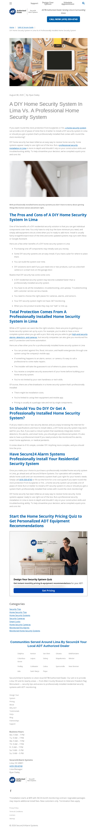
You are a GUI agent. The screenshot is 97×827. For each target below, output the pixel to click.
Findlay (20, 666)
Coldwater (34, 666)
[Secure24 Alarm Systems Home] (23, 11)
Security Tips (15, 609)
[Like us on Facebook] (10, 791)
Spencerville (60, 666)
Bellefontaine (74, 653)
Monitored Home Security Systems (24, 631)
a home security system (75, 128)
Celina (45, 666)
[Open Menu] (10, 3)
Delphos (21, 653)
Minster (71, 658)
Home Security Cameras (20, 624)
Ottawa (59, 653)
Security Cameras (17, 618)
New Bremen (74, 666)
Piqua (45, 671)
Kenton (33, 653)
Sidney (45, 658)
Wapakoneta (61, 658)
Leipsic (32, 658)
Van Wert (46, 653)
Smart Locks (14, 621)
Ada (19, 671)
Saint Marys (34, 671)
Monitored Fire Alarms (19, 627)
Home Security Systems (19, 615)
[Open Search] (83, 3)
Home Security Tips (18, 612)
